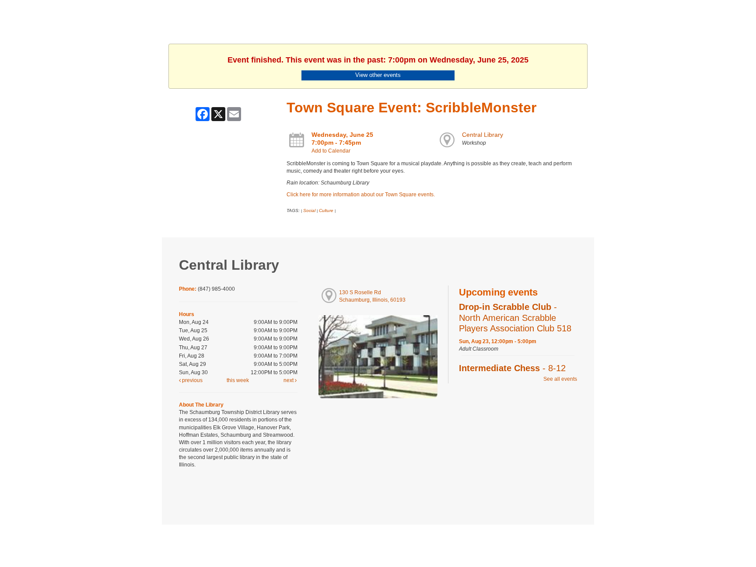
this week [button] (238, 380)
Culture (326, 210)
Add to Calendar (331, 151)
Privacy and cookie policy (342, 542)
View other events (378, 75)
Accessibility (395, 542)
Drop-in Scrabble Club (515, 317)
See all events (560, 379)
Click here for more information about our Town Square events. (361, 194)
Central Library (482, 134)
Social (309, 210)
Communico (431, 542)
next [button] (289, 380)
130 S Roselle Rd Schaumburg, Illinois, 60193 (372, 296)
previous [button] (192, 380)
